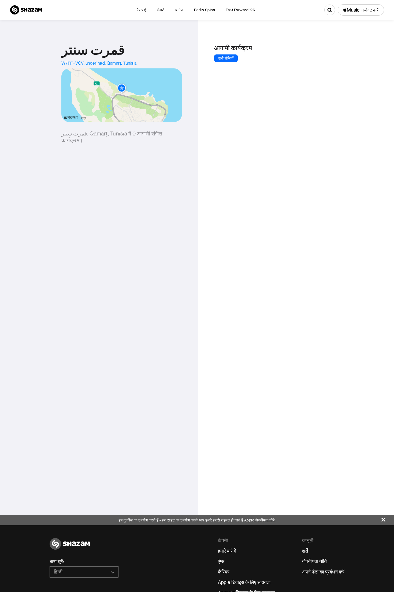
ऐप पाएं (141, 10)
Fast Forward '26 (240, 10)
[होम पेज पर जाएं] (70, 547)
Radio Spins (204, 10)
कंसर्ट (161, 10)
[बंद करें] (388, 518)
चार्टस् (179, 10)
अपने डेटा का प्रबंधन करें (323, 572)
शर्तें (305, 551)
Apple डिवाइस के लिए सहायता (244, 582)
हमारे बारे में (227, 551)
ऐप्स (221, 561)
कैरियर (223, 572)
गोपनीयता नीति (314, 561)
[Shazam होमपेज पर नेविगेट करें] (26, 9)
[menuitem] (141, 9)
